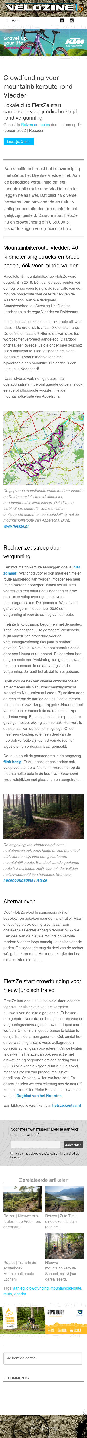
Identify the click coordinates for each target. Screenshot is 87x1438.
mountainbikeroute (66, 1288)
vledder (20, 1293)
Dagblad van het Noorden (39, 1095)
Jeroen (65, 124)
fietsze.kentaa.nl (66, 1105)
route (7, 1293)
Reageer (36, 130)
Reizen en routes (35, 124)
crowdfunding (37, 1288)
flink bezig (12, 761)
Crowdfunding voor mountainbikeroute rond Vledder (38, 86)
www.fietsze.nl (15, 526)
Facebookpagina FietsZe (25, 880)
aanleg (19, 1288)
